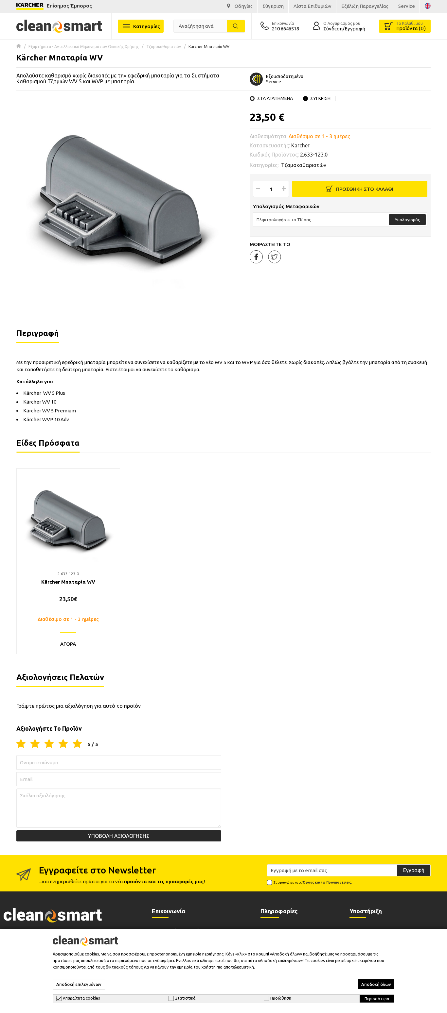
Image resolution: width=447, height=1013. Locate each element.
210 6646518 (285, 28)
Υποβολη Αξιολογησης (119, 836)
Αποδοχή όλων (376, 984)
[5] (77, 744)
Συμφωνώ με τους (313, 882)
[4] (63, 744)
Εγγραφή (413, 870)
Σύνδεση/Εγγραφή (344, 28)
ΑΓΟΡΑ (68, 644)
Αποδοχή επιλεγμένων (78, 984)
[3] (49, 744)
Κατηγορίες (146, 26)
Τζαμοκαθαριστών (163, 46)
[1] (21, 744)
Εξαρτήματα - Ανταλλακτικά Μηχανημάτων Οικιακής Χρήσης (83, 46)
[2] (35, 744)
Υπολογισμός (407, 219)
